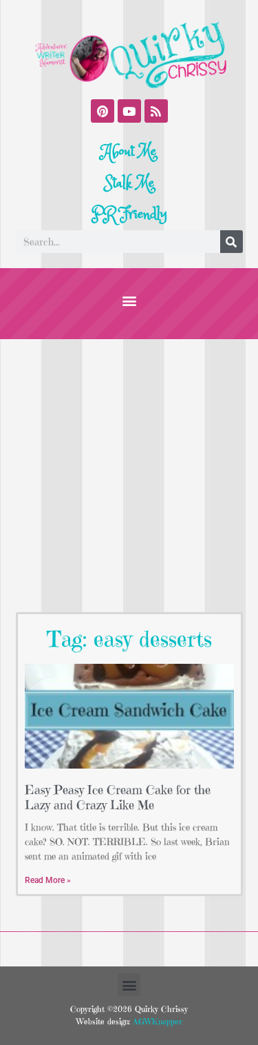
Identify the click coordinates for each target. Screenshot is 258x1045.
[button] (129, 300)
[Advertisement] (129, 475)
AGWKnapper (156, 1021)
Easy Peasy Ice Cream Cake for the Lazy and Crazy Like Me (118, 797)
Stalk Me (129, 183)
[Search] (231, 241)
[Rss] (156, 111)
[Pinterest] (102, 111)
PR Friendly (129, 214)
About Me (129, 151)
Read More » (48, 880)
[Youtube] (129, 111)
